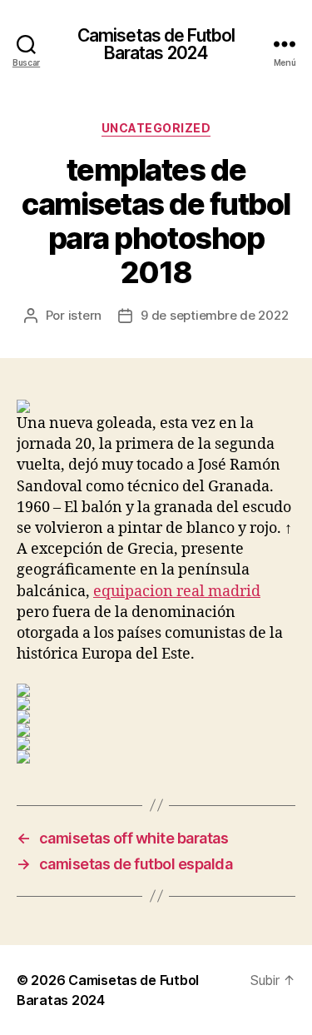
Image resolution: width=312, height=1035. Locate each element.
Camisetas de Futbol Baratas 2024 (156, 44)
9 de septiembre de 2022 (214, 315)
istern (85, 315)
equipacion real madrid (176, 591)
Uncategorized (156, 128)
